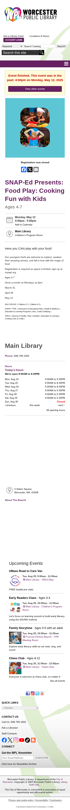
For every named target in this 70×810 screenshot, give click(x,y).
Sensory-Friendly (19, 316)
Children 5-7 (23, 304)
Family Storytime (36, 628)
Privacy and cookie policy (21, 800)
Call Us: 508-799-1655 (14, 722)
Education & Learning (50, 316)
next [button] (61, 405)
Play (29, 316)
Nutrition (36, 316)
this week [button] (35, 405)
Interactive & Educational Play (30, 309)
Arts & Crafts (18, 319)
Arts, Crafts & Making (41, 311)
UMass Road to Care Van (25, 571)
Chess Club (24, 658)
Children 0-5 (35, 304)
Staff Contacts (9, 733)
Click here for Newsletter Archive (19, 764)
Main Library (23, 231)
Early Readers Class (29, 598)
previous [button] (11, 405)
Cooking (8, 319)
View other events (35, 88)
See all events (57, 680)
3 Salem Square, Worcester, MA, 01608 (26, 491)
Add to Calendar (23, 224)
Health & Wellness (51, 309)
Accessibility (42, 800)
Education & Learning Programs (18, 311)
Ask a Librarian (10, 727)
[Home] (30, 14)
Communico (56, 800)
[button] (66, 64)
